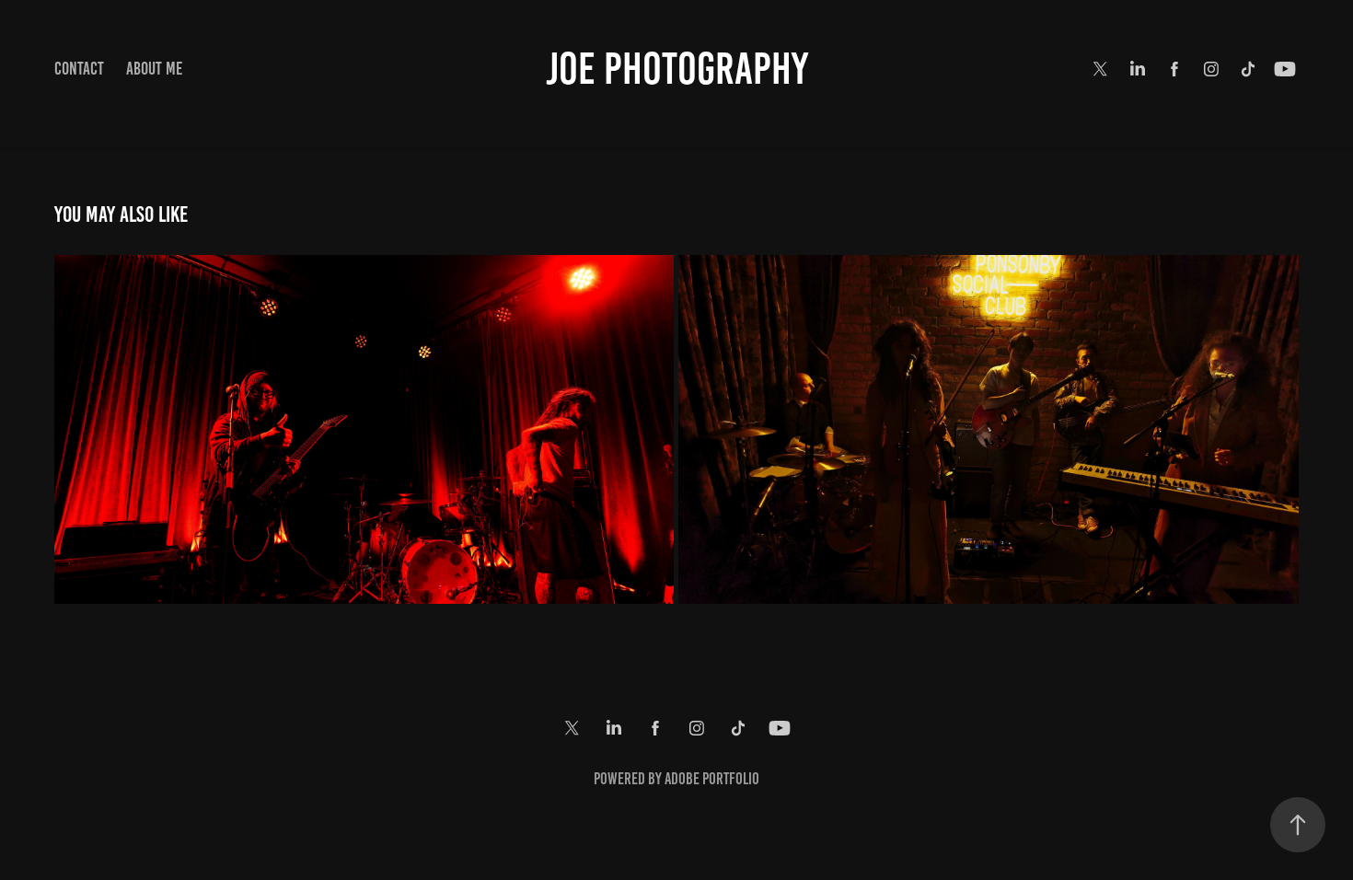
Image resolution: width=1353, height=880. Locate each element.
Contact (79, 68)
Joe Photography (677, 69)
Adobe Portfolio (712, 779)
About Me (154, 68)
